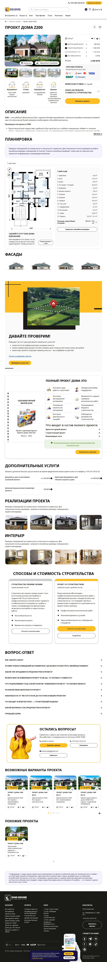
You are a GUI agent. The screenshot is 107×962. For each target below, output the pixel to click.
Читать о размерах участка (20, 356)
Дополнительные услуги (30, 921)
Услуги (22, 15)
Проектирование (50, 929)
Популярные (9, 911)
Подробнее (76, 636)
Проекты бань (10, 914)
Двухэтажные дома (12, 921)
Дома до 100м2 (11, 923)
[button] (7, 813)
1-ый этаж (11, 163)
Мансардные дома (12, 918)
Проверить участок (20, 363)
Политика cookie (88, 958)
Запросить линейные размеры (77, 229)
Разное (46, 931)
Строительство (30, 916)
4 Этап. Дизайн (49, 920)
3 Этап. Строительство (49, 916)
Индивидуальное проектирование (30, 912)
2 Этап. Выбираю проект (50, 912)
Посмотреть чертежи (87, 452)
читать (97, 134)
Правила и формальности (49, 923)
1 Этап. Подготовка (51, 909)
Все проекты (10, 15)
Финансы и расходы (51, 926)
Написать (53, 755)
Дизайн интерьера (31, 918)
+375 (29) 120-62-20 (89, 918)
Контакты (59, 15)
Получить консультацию (30, 631)
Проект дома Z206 (15, 843)
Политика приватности (91, 956)
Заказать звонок (94, 3)
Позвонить (84, 745)
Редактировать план (46, 242)
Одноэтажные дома (12, 916)
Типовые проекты (30, 909)
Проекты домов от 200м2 (12, 931)
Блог (31, 15)
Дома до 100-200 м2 (12, 928)
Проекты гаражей (11, 925)
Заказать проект (82, 101)
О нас (50, 15)
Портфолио (40, 15)
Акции (67, 15)
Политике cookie (37, 958)
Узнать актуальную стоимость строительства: (78, 91)
